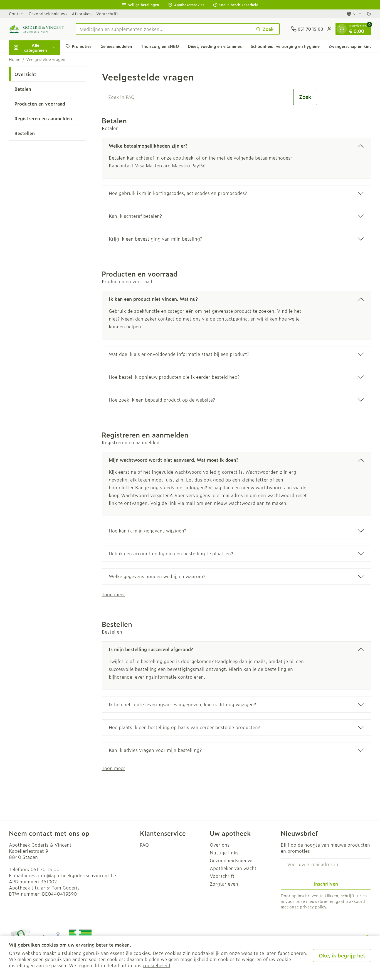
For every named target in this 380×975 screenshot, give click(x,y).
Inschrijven (326, 883)
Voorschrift (107, 13)
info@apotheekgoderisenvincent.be (77, 875)
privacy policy (313, 907)
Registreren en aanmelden (43, 118)
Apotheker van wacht (233, 868)
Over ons (220, 845)
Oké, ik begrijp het (342, 955)
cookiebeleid (156, 965)
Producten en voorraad (39, 103)
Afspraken (82, 13)
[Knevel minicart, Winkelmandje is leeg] (342, 29)
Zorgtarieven (224, 884)
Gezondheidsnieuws (48, 13)
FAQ (144, 845)
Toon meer (113, 594)
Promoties (82, 46)
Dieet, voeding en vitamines (215, 46)
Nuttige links (224, 852)
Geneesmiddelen (116, 46)
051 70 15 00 (45, 869)
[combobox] (163, 29)
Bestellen (24, 133)
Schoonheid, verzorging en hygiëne (285, 46)
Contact (16, 13)
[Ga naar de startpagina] (37, 29)
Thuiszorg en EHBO (160, 46)
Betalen (22, 88)
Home (14, 59)
